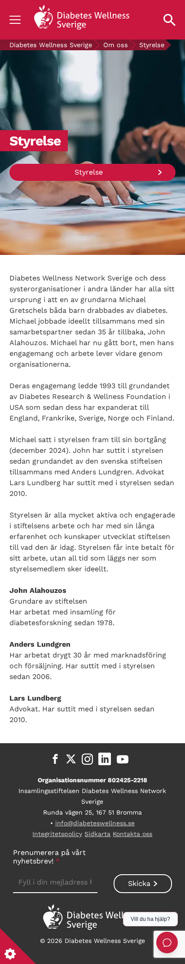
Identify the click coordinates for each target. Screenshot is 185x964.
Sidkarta (97, 833)
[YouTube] (122, 759)
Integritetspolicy (57, 833)
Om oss (115, 44)
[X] (71, 759)
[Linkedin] (104, 759)
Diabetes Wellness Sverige (50, 44)
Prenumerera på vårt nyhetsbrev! (49, 856)
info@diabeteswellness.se (95, 823)
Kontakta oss (132, 833)
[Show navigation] (15, 20)
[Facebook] (55, 759)
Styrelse (89, 172)
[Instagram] (87, 759)
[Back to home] (81, 19)
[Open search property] (169, 20)
